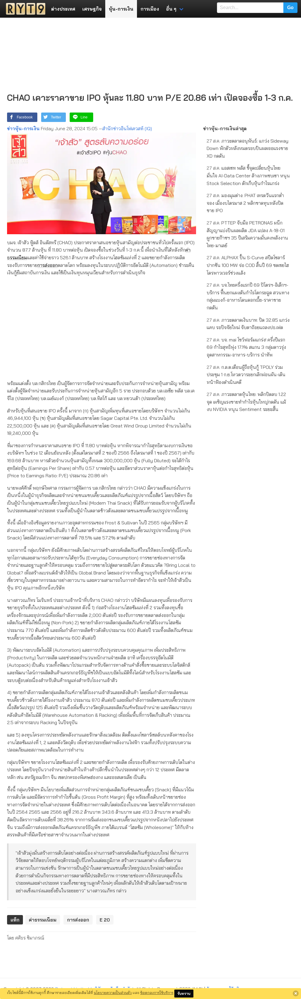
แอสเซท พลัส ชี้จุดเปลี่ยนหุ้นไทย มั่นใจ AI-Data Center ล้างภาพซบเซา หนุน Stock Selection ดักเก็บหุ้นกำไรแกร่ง (248, 175)
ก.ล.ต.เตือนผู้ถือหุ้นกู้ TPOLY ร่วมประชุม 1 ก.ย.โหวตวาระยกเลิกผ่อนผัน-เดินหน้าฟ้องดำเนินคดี (246, 374)
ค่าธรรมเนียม (42, 920)
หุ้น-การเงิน (121, 9)
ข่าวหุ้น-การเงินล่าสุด (225, 128)
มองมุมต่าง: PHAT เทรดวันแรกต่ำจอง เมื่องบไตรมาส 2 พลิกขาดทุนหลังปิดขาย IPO (245, 202)
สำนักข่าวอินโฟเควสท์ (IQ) (127, 128)
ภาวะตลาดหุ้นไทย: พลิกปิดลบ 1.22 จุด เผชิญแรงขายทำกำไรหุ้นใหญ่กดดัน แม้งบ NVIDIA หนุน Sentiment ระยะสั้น (246, 401)
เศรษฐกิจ (92, 9)
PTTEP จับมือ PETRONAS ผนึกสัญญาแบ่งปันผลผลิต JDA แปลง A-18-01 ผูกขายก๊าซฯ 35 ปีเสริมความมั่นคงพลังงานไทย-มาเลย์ (247, 234)
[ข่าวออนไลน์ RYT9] (24, 9)
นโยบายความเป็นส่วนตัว (113, 992)
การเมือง (150, 9)
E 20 (105, 920)
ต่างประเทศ (63, 9)
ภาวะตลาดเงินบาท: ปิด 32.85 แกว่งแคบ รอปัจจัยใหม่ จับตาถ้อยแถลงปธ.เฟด (248, 324)
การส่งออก (47, 265)
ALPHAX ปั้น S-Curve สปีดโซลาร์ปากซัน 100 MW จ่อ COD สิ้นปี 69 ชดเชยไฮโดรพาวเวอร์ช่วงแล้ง (248, 265)
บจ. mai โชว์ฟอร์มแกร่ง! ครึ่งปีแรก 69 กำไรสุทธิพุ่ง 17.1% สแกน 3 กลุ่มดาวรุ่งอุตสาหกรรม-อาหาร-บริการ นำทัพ (246, 347)
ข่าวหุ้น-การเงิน (23, 128)
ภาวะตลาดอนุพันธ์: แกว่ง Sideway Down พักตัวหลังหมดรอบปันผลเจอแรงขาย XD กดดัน (247, 148)
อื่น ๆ (171, 9)
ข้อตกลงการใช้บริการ (156, 992)
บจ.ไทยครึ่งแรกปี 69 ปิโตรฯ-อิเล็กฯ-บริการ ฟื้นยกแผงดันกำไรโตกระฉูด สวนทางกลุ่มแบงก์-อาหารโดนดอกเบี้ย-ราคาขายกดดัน (248, 296)
